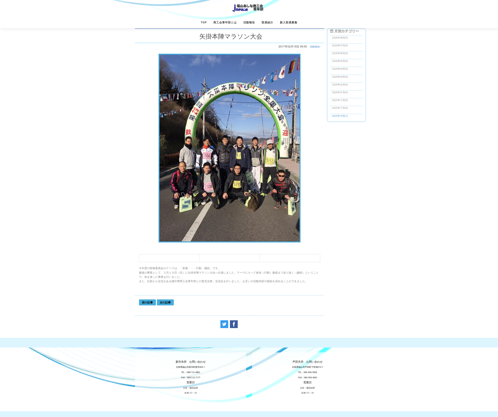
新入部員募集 (288, 22)
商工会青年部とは (225, 22)
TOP (204, 22)
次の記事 (165, 302)
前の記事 (147, 302)
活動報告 (249, 22)
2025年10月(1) (340, 116)
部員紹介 (267, 22)
